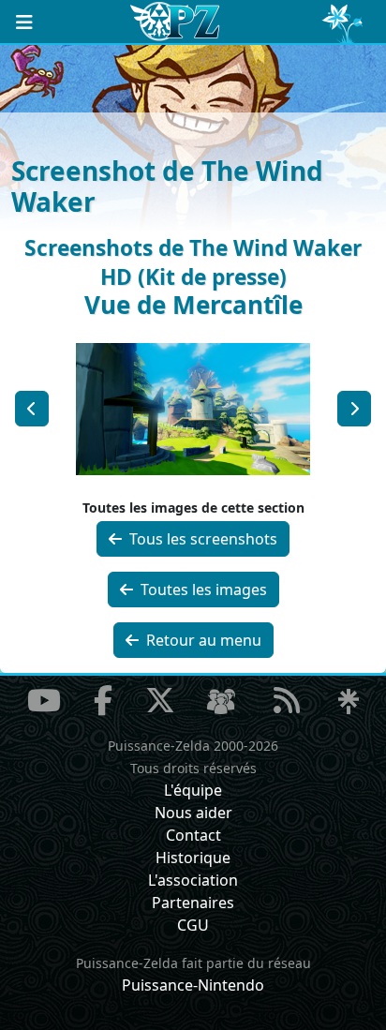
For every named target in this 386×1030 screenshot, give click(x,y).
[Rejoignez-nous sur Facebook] (103, 700)
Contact (193, 835)
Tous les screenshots (201, 539)
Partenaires (193, 902)
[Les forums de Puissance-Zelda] (221, 702)
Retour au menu (201, 640)
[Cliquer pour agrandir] (193, 406)
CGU (193, 925)
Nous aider (193, 812)
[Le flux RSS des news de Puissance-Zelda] (286, 700)
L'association (193, 880)
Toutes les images (202, 589)
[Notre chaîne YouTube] (44, 700)
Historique (193, 857)
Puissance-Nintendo (193, 985)
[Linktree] (348, 702)
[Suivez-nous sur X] (160, 700)
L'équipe (193, 790)
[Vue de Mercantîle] (32, 408)
